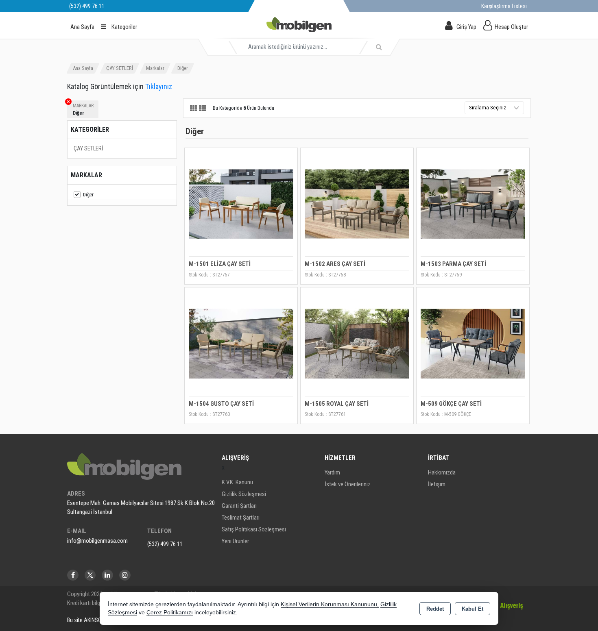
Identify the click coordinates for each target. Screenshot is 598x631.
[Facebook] (73, 575)
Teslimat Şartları (241, 517)
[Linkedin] (107, 575)
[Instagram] (125, 575)
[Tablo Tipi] (202, 109)
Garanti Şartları (239, 505)
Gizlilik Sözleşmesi (244, 494)
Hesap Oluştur (511, 26)
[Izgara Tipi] (193, 109)
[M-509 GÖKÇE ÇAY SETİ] (473, 343)
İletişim (436, 484)
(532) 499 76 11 (165, 544)
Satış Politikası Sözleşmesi (254, 529)
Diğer (88, 194)
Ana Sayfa (82, 26)
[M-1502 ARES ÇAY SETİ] (357, 203)
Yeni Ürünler (235, 541)
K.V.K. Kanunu (237, 482)
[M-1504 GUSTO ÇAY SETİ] (241, 343)
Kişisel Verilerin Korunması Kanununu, (330, 604)
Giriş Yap (466, 26)
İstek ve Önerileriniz (348, 484)
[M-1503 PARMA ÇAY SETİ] (473, 203)
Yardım (332, 472)
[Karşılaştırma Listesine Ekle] (195, 177)
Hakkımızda (442, 472)
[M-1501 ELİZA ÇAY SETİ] (241, 203)
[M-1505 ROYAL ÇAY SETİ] (357, 343)
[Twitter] (90, 575)
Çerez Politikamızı (169, 612)
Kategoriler (123, 26)
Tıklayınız (158, 86)
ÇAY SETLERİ (88, 148)
